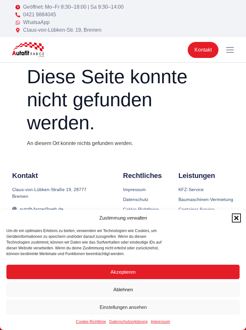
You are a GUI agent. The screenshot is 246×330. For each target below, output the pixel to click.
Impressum (160, 321)
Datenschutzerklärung (128, 321)
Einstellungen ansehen (123, 307)
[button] (236, 218)
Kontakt (25, 176)
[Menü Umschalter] (230, 50)
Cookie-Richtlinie (91, 321)
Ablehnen (123, 289)
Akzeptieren (123, 272)
